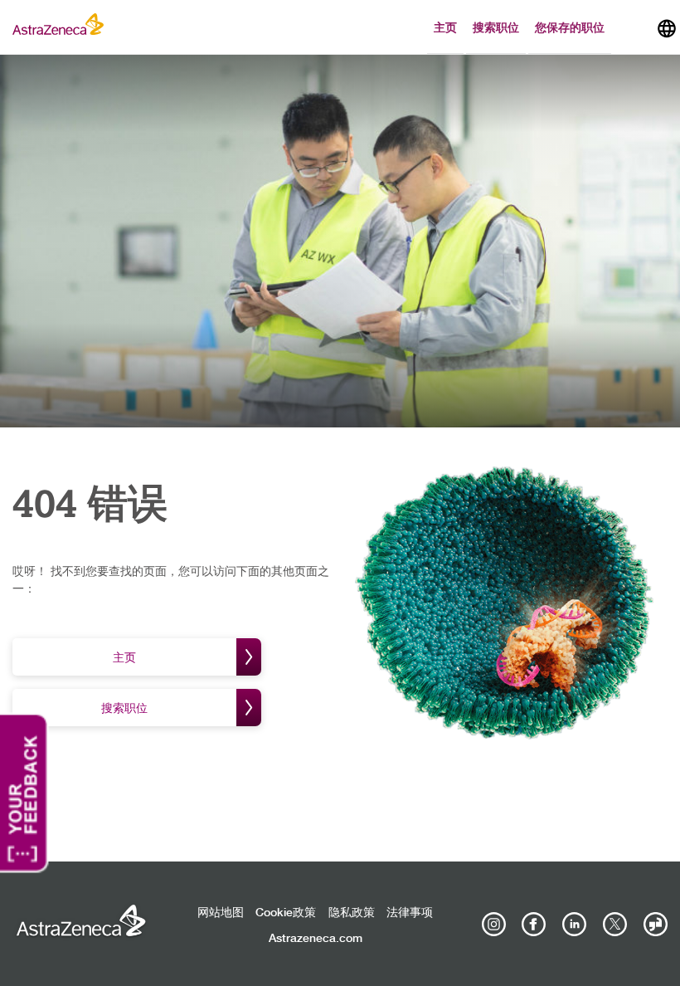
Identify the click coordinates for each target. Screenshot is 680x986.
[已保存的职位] (634, 31)
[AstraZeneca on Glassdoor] (655, 924)
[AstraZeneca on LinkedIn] (574, 924)
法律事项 (409, 913)
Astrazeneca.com (315, 939)
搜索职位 (496, 27)
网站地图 (220, 913)
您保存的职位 (570, 27)
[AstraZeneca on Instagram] (493, 924)
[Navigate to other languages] (666, 27)
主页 (445, 27)
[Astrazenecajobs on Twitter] (614, 924)
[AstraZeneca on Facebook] (534, 924)
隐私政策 (351, 913)
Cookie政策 (285, 913)
